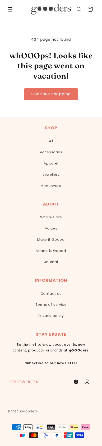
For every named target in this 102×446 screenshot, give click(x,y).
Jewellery (51, 174)
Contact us (51, 293)
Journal (51, 262)
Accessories (51, 152)
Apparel (51, 163)
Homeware (51, 185)
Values (51, 228)
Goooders (29, 411)
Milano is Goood (51, 250)
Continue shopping (51, 94)
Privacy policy (51, 315)
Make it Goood (51, 239)
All (51, 141)
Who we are (51, 217)
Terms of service (50, 304)
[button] (10, 9)
